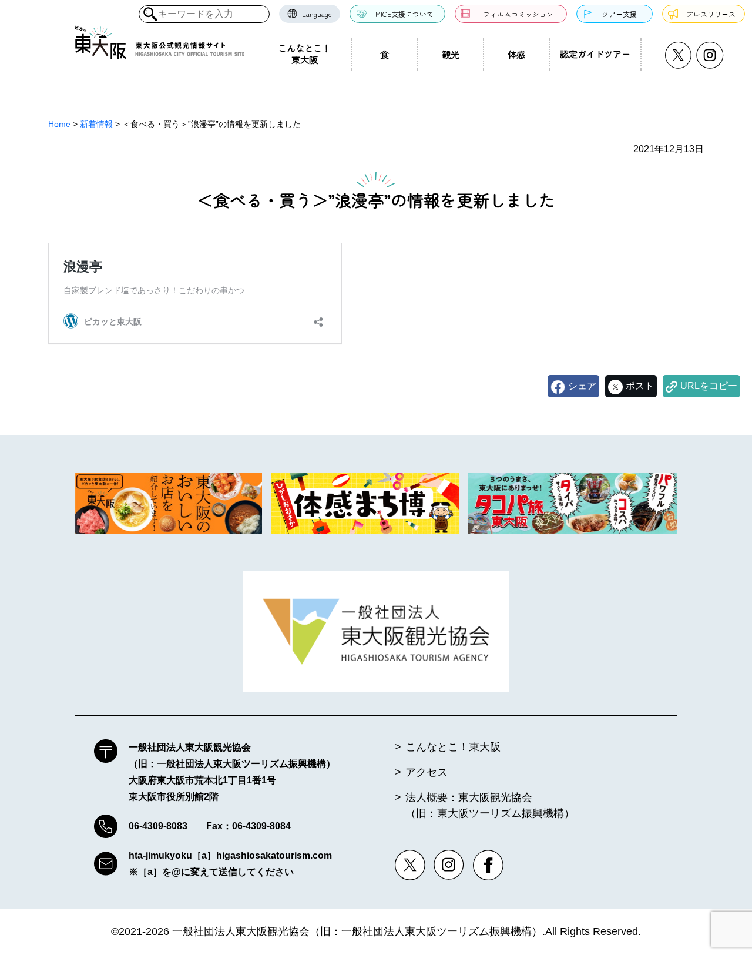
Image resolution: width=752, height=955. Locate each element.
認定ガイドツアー (595, 53)
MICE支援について (404, 14)
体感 (516, 54)
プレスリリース (711, 14)
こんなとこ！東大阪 (304, 53)
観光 (450, 54)
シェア (582, 386)
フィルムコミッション (518, 14)
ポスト (640, 386)
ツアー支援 (619, 14)
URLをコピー (708, 386)
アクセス (426, 772)
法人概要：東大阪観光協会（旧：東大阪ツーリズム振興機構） (490, 805)
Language (317, 14)
